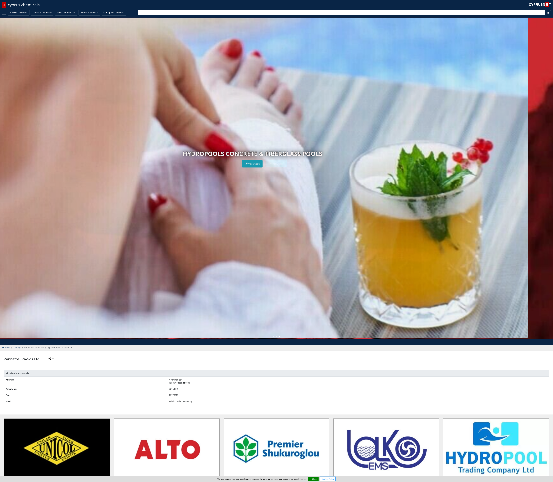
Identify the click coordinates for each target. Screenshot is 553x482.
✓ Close (313, 479)
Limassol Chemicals (42, 13)
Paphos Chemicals (89, 13)
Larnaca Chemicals (66, 13)
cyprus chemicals (24, 4)
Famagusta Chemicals (114, 13)
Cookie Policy (328, 479)
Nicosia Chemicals (19, 13)
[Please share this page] (50, 358)
